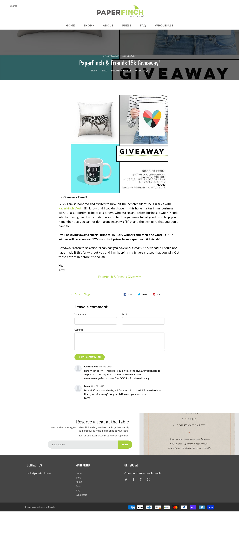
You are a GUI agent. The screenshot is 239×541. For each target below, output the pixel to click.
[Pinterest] (141, 479)
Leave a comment (89, 357)
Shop (88, 25)
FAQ (143, 25)
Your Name (80, 314)
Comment (79, 329)
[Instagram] (148, 479)
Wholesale (164, 25)
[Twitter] (126, 479)
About (108, 25)
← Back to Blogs (80, 294)
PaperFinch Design (71, 208)
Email (124, 314)
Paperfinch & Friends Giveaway (119, 276)
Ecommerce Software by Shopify (40, 507)
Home (70, 25)
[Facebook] (133, 479)
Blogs (104, 70)
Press (126, 25)
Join (125, 444)
